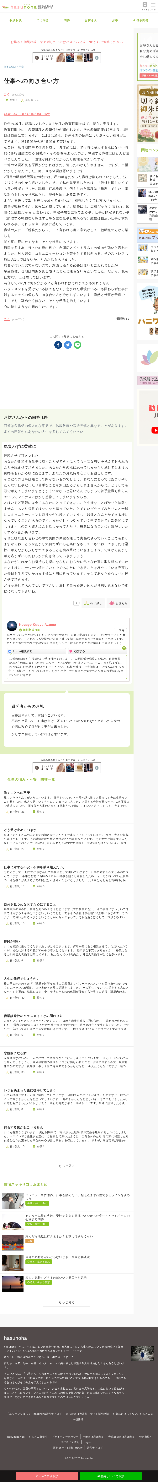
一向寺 (120, 630)
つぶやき (43, 20)
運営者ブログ (95, 1447)
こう (7, 94)
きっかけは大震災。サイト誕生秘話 (87, 1413)
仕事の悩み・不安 (14, 66)
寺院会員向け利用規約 (121, 1436)
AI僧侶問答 (141, 20)
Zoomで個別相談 (47, 1476)
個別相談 (15, 20)
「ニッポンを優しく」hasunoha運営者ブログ (34, 1413)
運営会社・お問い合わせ (68, 1447)
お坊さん (91, 20)
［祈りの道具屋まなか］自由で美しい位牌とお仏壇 (67, 50)
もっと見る (67, 1166)
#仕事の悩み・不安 (38, 114)
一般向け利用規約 (93, 1436)
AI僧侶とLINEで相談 (110, 1476)
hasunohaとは (16, 1436)
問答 (67, 20)
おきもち (121, 603)
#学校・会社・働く (15, 114)
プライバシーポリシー (65, 1436)
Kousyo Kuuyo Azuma (37, 625)
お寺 (115, 20)
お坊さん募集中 (38, 1436)
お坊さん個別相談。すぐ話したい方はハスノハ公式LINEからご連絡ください (67, 42)
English (88, 1442)
